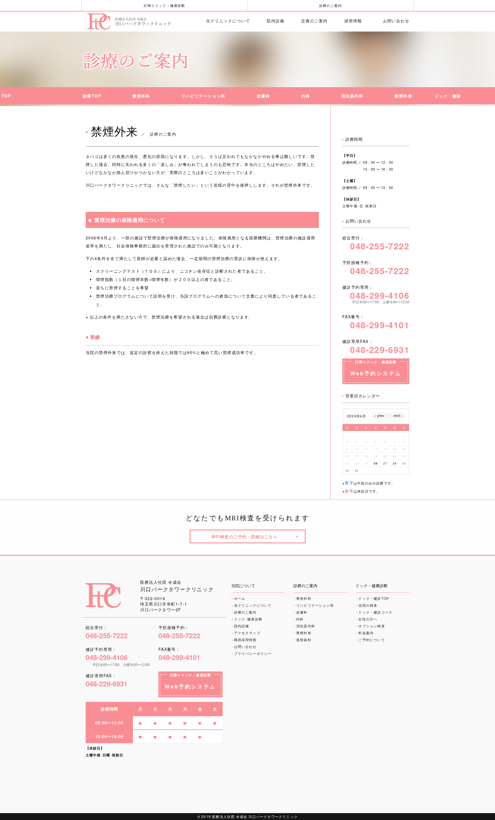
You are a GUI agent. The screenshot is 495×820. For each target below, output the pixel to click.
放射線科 (303, 639)
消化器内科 (305, 625)
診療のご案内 (330, 5)
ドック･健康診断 (248, 618)
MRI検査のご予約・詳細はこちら (245, 536)
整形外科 (303, 598)
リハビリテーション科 (315, 605)
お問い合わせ (245, 646)
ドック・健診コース (375, 612)
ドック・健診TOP (373, 598)
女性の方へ (367, 618)
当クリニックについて (253, 605)
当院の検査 (367, 605)
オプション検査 (371, 625)
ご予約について (371, 639)
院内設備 (241, 625)
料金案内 (366, 632)
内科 (300, 618)
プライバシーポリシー (253, 653)
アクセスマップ (247, 632)
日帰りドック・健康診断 (164, 5)
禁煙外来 (303, 632)
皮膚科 (302, 612)
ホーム (239, 598)
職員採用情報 (245, 639)
